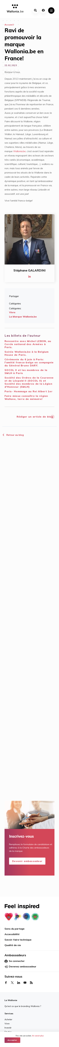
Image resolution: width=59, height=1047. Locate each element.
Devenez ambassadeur (22, 966)
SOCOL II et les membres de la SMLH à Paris (26, 371)
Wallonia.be (19, 151)
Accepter (12, 1040)
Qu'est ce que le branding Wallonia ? (23, 1006)
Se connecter (17, 960)
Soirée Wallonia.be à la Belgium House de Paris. (27, 353)
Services (9, 1013)
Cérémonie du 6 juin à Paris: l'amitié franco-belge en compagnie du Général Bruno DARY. (29, 362)
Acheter (8, 1019)
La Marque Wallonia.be (23, 316)
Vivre (12, 312)
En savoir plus (38, 1036)
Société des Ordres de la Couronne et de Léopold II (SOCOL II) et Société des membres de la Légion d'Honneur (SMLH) (29, 382)
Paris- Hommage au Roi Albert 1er (28, 391)
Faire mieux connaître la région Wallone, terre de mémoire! (26, 397)
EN (33, 1029)
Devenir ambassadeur (27, 861)
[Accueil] (14, 9)
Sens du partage (15, 928)
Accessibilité (12, 934)
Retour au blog (15, 434)
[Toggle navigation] (51, 10)
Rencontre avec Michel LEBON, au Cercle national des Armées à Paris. (28, 344)
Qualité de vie (13, 945)
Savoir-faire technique (18, 939)
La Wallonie (11, 1000)
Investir (8, 1027)
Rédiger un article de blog (35, 416)
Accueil (9, 24)
